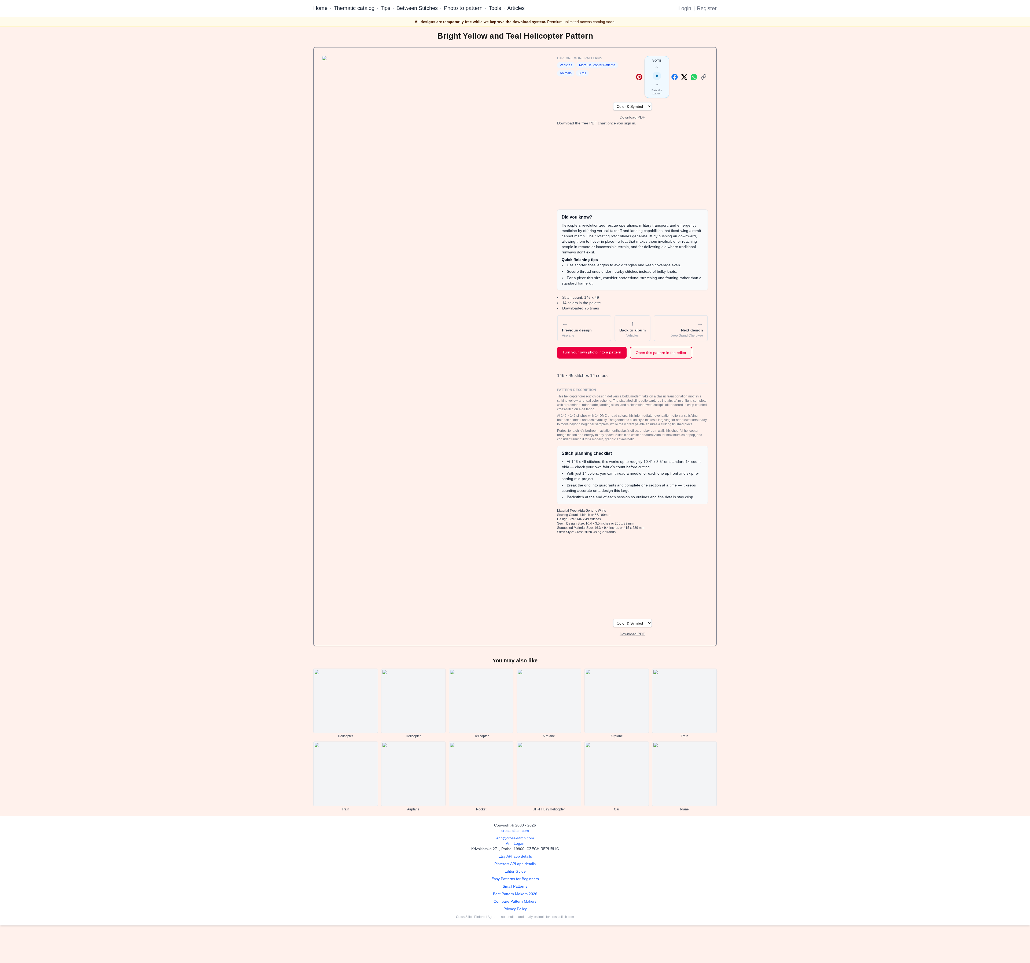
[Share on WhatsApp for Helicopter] (694, 77)
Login (684, 8)
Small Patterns (515, 886)
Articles (516, 8)
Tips (385, 8)
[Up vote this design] (657, 67)
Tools (495, 8)
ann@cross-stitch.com (515, 838)
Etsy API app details (515, 856)
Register (707, 8)
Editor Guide (515, 871)
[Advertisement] (632, 167)
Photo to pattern (463, 8)
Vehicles (566, 65)
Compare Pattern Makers (515, 901)
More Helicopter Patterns (597, 65)
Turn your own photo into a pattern (591, 352)
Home (320, 8)
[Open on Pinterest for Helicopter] (639, 77)
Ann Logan (515, 843)
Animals (566, 73)
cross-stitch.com (515, 830)
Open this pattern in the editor (661, 352)
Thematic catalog (354, 8)
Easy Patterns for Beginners (515, 879)
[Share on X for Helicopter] (684, 77)
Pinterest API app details (515, 864)
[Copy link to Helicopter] (703, 77)
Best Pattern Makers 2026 (515, 894)
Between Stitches (417, 8)
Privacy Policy (515, 909)
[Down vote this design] (657, 84)
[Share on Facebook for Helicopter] (674, 77)
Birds (582, 73)
